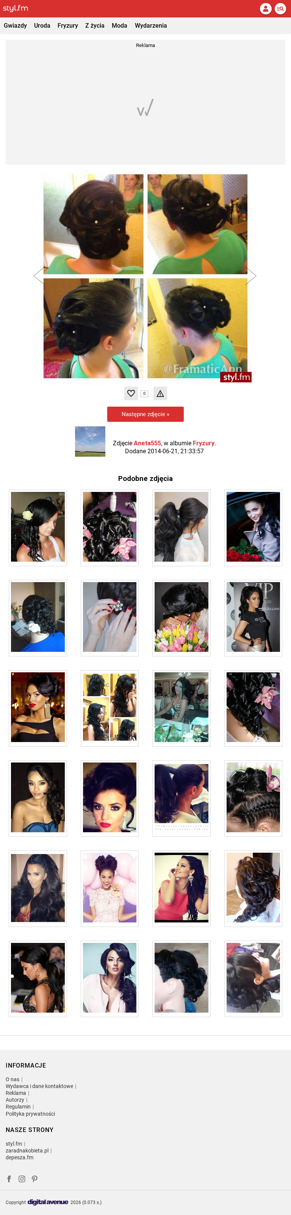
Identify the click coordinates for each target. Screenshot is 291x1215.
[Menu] (280, 8)
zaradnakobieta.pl (27, 1151)
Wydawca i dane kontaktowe (39, 1086)
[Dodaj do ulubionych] (131, 393)
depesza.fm (19, 1157)
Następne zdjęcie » (145, 414)
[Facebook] (9, 1180)
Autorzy (15, 1100)
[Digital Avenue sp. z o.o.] (48, 1202)
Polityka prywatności (30, 1114)
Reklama (16, 1093)
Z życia (95, 25)
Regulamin (18, 1107)
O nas (12, 1079)
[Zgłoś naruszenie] (160, 393)
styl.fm (14, 1144)
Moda (119, 25)
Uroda (42, 25)
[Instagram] (22, 1180)
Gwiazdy (15, 25)
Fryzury (68, 25)
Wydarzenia (151, 25)
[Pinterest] (35, 1180)
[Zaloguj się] (265, 8)
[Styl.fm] (20, 8)
